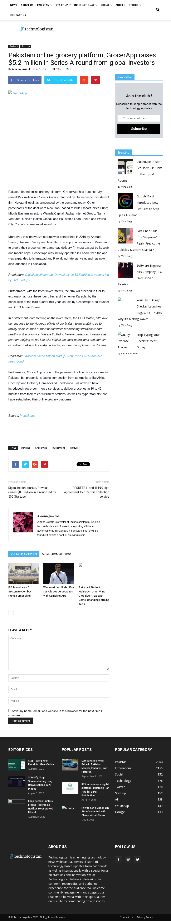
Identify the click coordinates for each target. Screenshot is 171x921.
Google (120, 812)
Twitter (120, 787)
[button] (158, 10)
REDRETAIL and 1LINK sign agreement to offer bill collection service (86, 492)
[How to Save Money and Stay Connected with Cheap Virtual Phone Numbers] (70, 812)
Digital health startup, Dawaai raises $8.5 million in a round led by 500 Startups (32, 492)
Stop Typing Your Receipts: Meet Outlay (148, 341)
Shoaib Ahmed (129, 353)
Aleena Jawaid (21, 68)
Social (105, 4)
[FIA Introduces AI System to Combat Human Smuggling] (23, 573)
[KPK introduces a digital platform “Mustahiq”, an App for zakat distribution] (70, 788)
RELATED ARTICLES (24, 554)
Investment (58, 447)
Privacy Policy (145, 917)
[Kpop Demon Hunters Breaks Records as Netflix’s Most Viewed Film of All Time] (16, 805)
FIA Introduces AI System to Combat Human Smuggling (19, 591)
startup (73, 447)
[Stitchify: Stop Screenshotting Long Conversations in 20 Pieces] (16, 781)
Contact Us (18, 14)
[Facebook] (118, 859)
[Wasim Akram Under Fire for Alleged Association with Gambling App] (58, 573)
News (13, 4)
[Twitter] (137, 859)
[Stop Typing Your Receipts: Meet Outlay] (16, 764)
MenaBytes (28, 415)
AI (116, 799)
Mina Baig (126, 186)
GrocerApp (41, 447)
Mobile (120, 4)
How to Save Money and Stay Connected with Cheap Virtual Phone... (95, 811)
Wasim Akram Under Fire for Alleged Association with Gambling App (58, 591)
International (84, 4)
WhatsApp (122, 806)
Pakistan (43, 4)
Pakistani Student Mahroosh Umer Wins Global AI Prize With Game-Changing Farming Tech (94, 596)
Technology (123, 781)
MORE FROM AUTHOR (56, 554)
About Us (27, 4)
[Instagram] (128, 859)
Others (133, 4)
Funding (25, 447)
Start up (62, 4)
